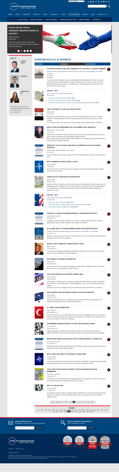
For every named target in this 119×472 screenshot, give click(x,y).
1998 (91, 411)
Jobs (92, 14)
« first (53, 402)
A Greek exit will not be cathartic (57, 98)
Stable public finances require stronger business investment (65, 204)
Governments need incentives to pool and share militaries (71, 324)
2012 (94, 410)
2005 (65, 411)
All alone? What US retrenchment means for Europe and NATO (72, 229)
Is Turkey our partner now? (58, 307)
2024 (49, 410)
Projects (36, 14)
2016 (79, 410)
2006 (61, 411)
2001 (80, 411)
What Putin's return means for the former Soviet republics (64, 102)
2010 (102, 410)
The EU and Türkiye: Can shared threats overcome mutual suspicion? (23, 30)
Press (45, 14)
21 (79, 402)
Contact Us (102, 14)
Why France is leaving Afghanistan (61, 259)
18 (71, 402)
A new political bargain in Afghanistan (63, 177)
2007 (57, 411)
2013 (90, 410)
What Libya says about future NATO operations (66, 354)
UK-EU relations (23, 19)
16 (66, 402)
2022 (57, 410)
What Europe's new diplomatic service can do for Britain (70, 292)
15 (63, 402)
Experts (85, 14)
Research (26, 14)
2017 (75, 410)
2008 (54, 411)
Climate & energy (84, 19)
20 (76, 402)
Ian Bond (24, 76)
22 (81, 402)
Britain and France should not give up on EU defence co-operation (74, 339)
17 (68, 402)
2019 (68, 410)
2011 (98, 410)
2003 (72, 411)
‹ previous (58, 402)
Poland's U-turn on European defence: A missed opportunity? (72, 213)
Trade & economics (51, 19)
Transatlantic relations (68, 19)
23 (84, 402)
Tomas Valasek (59, 93)
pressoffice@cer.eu (15, 112)
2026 (42, 410)
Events (63, 14)
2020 (64, 410)
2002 (76, 411)
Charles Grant (51, 197)
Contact (11, 448)
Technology (96, 19)
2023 (53, 410)
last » (92, 402)
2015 (83, 410)
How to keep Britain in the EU (56, 202)
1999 (87, 411)
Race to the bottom (55, 385)
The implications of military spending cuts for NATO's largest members (76, 69)
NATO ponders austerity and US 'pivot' (62, 162)
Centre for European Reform (23, 6)
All (38, 410)
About (17, 14)
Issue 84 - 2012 (52, 91)
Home (10, 14)
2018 (72, 410)
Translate (76, 2)
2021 (61, 410)
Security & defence (36, 19)
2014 (87, 410)
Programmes (74, 14)
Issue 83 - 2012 (52, 195)
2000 (84, 411)
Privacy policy (20, 448)
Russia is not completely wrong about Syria (65, 244)
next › (88, 402)
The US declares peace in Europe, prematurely (65, 274)
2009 (105, 410)
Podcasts (54, 14)
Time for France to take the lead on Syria (60, 100)
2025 (46, 410)
